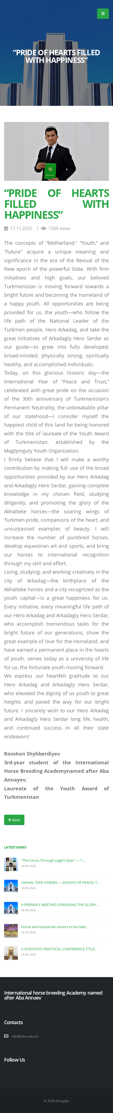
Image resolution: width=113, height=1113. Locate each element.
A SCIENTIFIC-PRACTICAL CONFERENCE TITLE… (59, 948)
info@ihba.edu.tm (25, 1036)
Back (16, 819)
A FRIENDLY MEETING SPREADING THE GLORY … (60, 904)
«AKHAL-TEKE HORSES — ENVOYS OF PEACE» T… (60, 882)
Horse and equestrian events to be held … (55, 926)
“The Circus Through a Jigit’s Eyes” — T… (53, 860)
